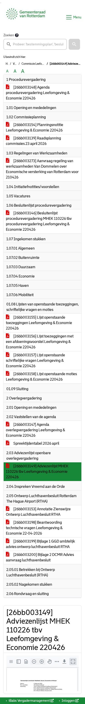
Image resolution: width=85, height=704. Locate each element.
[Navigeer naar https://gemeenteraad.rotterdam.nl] (25, 17)
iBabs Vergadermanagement (29, 700)
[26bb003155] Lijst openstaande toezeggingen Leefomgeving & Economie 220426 (39, 322)
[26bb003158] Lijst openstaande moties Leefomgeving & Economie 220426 (41, 376)
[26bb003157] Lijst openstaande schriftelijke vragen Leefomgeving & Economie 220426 (35, 360)
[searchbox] (35, 44)
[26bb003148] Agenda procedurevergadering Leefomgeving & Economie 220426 (38, 92)
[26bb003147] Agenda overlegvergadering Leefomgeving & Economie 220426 (35, 430)
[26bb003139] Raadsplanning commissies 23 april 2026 (33, 141)
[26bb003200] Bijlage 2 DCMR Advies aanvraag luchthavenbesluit (40, 557)
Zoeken (8, 35)
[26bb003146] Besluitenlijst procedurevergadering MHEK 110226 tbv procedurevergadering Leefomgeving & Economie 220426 (39, 221)
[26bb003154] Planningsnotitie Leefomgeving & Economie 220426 (34, 127)
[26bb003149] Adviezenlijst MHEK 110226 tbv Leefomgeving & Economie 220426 (37, 471)
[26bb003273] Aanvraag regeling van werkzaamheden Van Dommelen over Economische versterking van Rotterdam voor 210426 (42, 169)
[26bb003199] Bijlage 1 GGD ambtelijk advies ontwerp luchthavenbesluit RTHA (40, 544)
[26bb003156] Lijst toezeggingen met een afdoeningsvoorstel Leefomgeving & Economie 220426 (39, 341)
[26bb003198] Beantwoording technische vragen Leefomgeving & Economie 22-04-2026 (34, 528)
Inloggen (68, 700)
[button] (74, 44)
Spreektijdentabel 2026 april (36, 443)
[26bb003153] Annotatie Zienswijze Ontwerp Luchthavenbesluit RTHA (38, 511)
